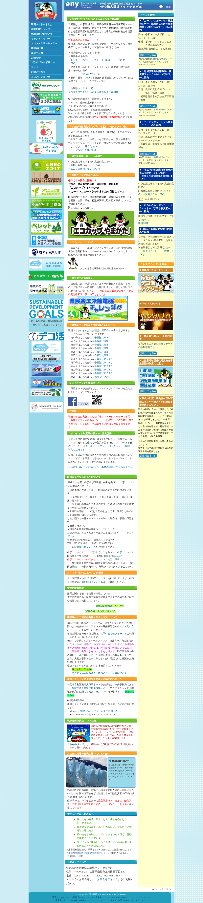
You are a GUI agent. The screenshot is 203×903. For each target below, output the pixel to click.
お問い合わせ (38, 72)
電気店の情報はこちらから (110, 605)
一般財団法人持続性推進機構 (85, 688)
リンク (34, 67)
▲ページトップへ (161, 889)
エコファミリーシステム (44, 43)
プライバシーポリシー (43, 62)
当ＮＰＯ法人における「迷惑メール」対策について (99, 672)
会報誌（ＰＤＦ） (103, 359)
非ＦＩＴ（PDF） (80, 59)
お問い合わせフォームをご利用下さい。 (100, 711)
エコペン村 (37, 53)
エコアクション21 (40, 76)
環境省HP (143, 223)
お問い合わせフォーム (112, 633)
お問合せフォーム (86, 547)
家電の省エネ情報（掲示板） (100, 611)
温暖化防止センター (42, 29)
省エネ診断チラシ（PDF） (152, 194)
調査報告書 (146, 455)
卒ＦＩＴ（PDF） (103, 59)
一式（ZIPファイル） (91, 74)
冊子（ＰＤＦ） (151, 251)
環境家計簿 (37, 48)
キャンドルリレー (40, 38)
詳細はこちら (147, 55)
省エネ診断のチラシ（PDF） (86, 168)
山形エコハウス (125, 552)
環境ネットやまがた (42, 24)
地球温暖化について (42, 33)
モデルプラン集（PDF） (86, 150)
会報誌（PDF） (102, 337)
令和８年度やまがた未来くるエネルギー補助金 (93, 92)
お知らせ (36, 57)
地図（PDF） (115, 559)
